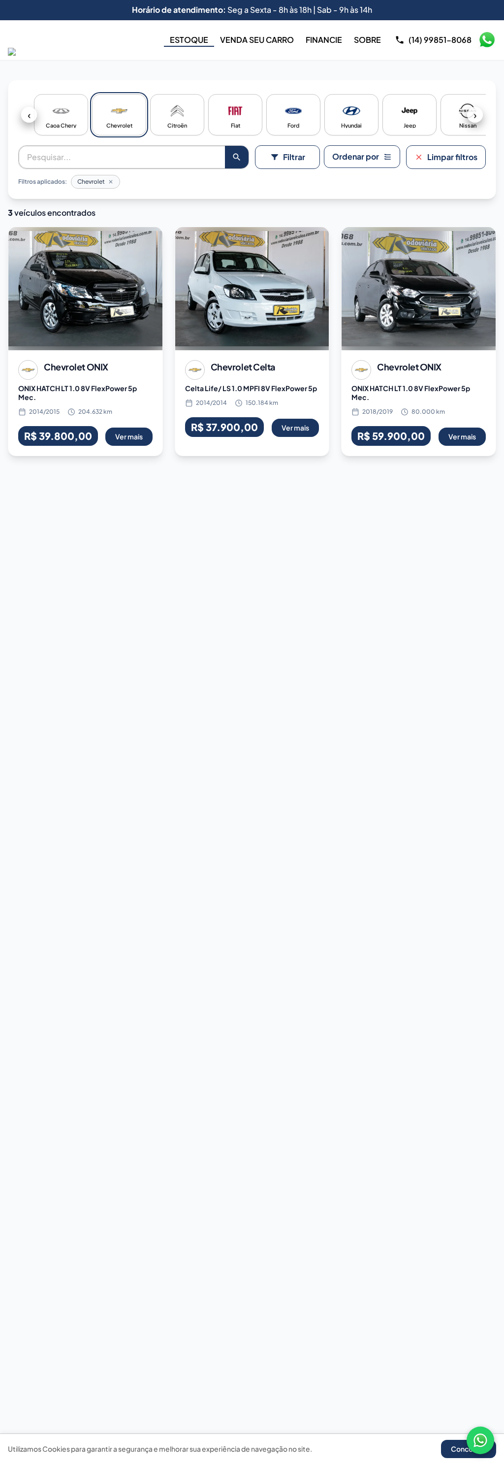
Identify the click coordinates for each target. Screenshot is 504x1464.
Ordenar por (355, 156)
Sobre (367, 39)
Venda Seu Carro (257, 39)
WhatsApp (486, 40)
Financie (324, 39)
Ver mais (129, 436)
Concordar (468, 1448)
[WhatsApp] (480, 1440)
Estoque (189, 39)
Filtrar (294, 157)
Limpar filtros (452, 157)
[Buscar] (237, 157)
